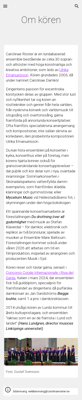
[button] (5, 6)
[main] (41, 19)
